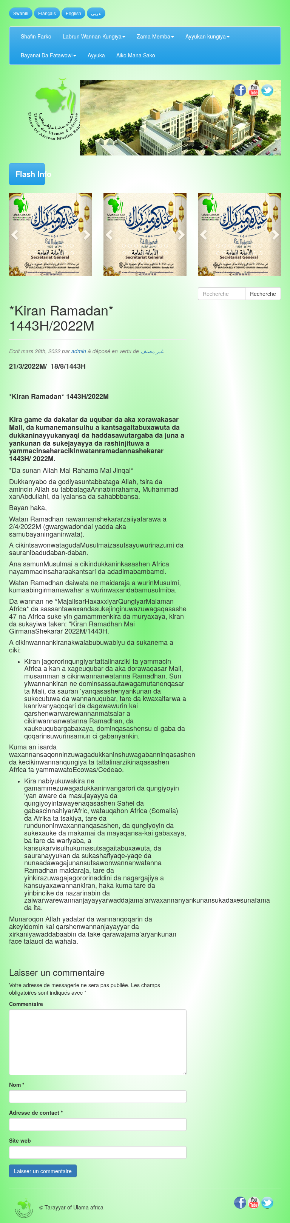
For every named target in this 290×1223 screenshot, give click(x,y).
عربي (96, 13)
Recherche (263, 293)
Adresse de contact (36, 1112)
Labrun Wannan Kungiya (92, 36)
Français (47, 13)
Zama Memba (153, 36)
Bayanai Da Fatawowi (46, 55)
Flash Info (30, 173)
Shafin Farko (36, 36)
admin (78, 351)
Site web (20, 1140)
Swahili (20, 13)
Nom (16, 1084)
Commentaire (26, 1004)
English (73, 13)
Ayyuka (96, 55)
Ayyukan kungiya (205, 36)
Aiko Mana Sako (135, 55)
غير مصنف (151, 351)
